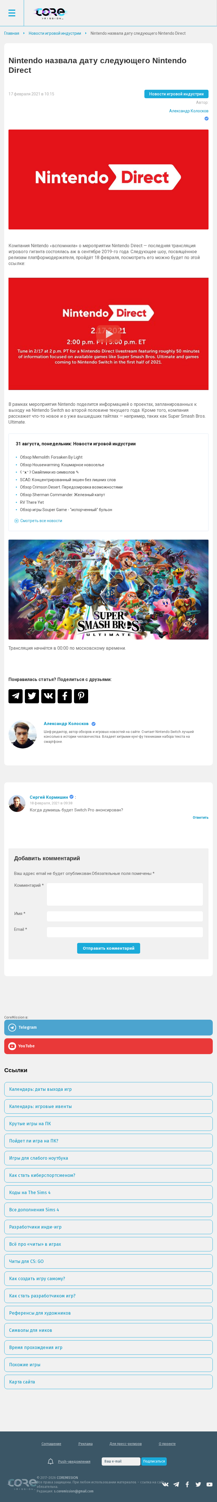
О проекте (167, 1444)
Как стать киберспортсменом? (42, 1175)
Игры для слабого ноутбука (38, 1158)
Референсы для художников (40, 1313)
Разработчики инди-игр (35, 1227)
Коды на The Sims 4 (30, 1192)
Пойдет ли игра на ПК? (33, 1141)
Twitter (198, 1484)
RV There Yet (32, 502)
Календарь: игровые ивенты (40, 1106)
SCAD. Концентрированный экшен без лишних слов (68, 480)
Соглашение (51, 1444)
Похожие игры (24, 1364)
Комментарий (29, 885)
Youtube (209, 1484)
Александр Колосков (189, 111)
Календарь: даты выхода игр (40, 1089)
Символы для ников (30, 1330)
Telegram (176, 1484)
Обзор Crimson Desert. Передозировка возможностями (71, 487)
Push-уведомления (74, 1461)
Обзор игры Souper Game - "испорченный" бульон (66, 509)
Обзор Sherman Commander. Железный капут (62, 494)
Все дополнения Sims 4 (34, 1209)
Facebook (187, 1484)
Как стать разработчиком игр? (42, 1296)
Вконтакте (165, 1484)
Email (20, 929)
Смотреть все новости (41, 520)
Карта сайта (22, 1382)
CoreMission (50, 14)
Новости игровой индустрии (176, 94)
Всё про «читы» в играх (35, 1244)
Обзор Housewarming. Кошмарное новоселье (62, 465)
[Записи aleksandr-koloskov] (22, 734)
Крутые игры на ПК (30, 1123)
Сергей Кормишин (49, 797)
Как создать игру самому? (37, 1278)
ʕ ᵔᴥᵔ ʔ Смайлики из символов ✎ (49, 472)
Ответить (201, 818)
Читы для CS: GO (26, 1261)
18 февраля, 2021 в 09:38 (51, 803)
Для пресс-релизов (126, 1444)
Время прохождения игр (35, 1347)
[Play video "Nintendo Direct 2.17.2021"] (108, 334)
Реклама (85, 1444)
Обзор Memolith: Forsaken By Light (51, 457)
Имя (19, 913)
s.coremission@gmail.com (74, 1491)
